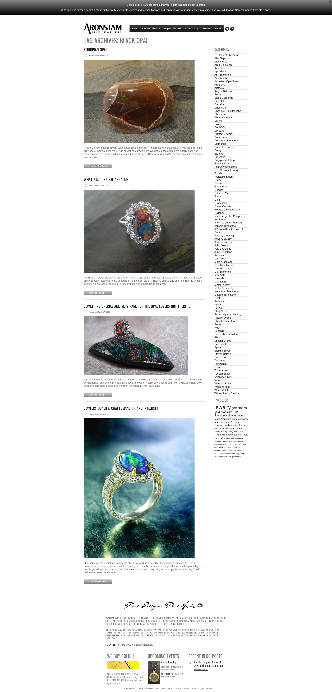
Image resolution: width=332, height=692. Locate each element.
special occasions (228, 454)
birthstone (232, 441)
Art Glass (219, 84)
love (233, 425)
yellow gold (238, 432)
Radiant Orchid (222, 317)
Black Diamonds (223, 97)
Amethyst (219, 68)
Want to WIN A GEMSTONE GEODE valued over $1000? (208, 664)
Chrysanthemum (223, 117)
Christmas (220, 114)
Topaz (217, 367)
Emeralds (219, 156)
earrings (217, 441)
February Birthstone (225, 166)
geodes (217, 454)
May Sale (219, 274)
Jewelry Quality (223, 238)
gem (216, 422)
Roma (217, 324)
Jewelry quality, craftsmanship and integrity (121, 408)
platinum (229, 435)
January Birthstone (225, 225)
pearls (227, 425)
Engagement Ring (224, 160)
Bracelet (219, 101)
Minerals (219, 278)
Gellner (218, 183)
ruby (246, 435)
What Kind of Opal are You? (106, 179)
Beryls (218, 94)
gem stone (218, 447)
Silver (217, 337)
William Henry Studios (226, 393)
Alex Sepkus (221, 58)
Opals (217, 297)
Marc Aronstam (223, 261)
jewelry (222, 407)
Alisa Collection (223, 64)
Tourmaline (220, 370)
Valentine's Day (223, 376)
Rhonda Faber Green (226, 321)
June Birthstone (223, 251)
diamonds (239, 415)
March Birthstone (224, 265)
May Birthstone (223, 271)
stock (226, 447)
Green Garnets (222, 206)
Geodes (218, 189)
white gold (232, 457)
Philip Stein (220, 311)
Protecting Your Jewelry (227, 314)
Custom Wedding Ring (237, 444)
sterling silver (219, 438)
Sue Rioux (220, 357)
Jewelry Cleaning (224, 235)
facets (238, 457)
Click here (111, 644)
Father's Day (221, 163)
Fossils (218, 173)
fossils (239, 450)
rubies (224, 441)
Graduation (220, 202)
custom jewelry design (223, 450)
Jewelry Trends (223, 242)
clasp (216, 457)
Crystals (219, 130)
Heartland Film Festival (227, 209)
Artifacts (219, 87)
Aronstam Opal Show (226, 81)
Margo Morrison (223, 268)
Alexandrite (220, 61)
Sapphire (219, 330)
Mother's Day (222, 284)
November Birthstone (226, 291)
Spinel (217, 347)
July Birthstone (222, 248)
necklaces (239, 438)
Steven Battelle (222, 353)
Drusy (217, 150)
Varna (217, 380)
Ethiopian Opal (95, 49)
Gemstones (221, 186)
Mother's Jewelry (224, 288)
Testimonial (220, 363)
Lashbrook (220, 258)
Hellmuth (219, 212)
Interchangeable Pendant (228, 222)
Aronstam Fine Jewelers (103, 28)
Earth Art (219, 153)
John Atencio (221, 245)
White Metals (221, 390)
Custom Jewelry (223, 133)
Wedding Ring (222, 386)
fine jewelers (241, 425)
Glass (217, 196)
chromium (223, 457)
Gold (217, 199)
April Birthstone (223, 74)
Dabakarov (220, 137)
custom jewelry (240, 419)
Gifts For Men (222, 193)
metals (222, 435)
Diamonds (220, 143)
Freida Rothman (223, 176)
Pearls (218, 304)
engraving (240, 454)
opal (234, 450)
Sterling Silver (222, 350)
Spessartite (220, 344)
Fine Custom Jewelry (226, 170)
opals (217, 428)
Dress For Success (225, 147)
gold (217, 412)
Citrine (218, 120)
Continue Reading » (97, 166)
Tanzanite (219, 360)
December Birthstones (227, 140)
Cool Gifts (220, 127)
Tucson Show (222, 373)
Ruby (217, 327)
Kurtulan (219, 255)
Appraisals (220, 71)
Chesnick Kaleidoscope (227, 110)
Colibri (218, 124)
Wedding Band (222, 383)
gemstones (239, 408)
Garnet (218, 179)
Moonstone (220, 281)
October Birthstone (225, 294)
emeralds (230, 438)
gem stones (238, 435)
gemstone (225, 422)
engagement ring (235, 447)
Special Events (222, 340)
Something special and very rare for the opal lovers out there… (137, 306)
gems (216, 435)
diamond (224, 428)
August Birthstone (224, 91)
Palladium (219, 301)
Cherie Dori (220, 107)
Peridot (218, 307)
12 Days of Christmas (226, 54)
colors (230, 415)
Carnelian (219, 104)
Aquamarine (221, 78)
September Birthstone (226, 334)
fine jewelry (227, 431)
